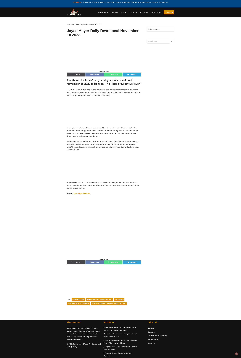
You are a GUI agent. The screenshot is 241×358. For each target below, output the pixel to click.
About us (151, 328)
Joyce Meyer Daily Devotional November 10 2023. (109, 303)
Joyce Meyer (119, 299)
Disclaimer (151, 343)
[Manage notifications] (236, 353)
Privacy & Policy (153, 339)
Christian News (156, 12)
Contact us (151, 332)
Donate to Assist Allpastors (157, 336)
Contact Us (169, 12)
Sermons (115, 12)
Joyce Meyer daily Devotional (78, 303)
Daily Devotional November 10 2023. (99, 299)
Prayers (123, 12)
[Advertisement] (104, 56)
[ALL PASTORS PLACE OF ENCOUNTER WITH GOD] (74, 12)
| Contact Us (95, 344)
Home (68, 24)
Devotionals (133, 12)
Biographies (144, 12)
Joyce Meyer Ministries (81, 193)
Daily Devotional (78, 299)
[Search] (172, 41)
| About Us (87, 344)
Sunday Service (103, 12)
